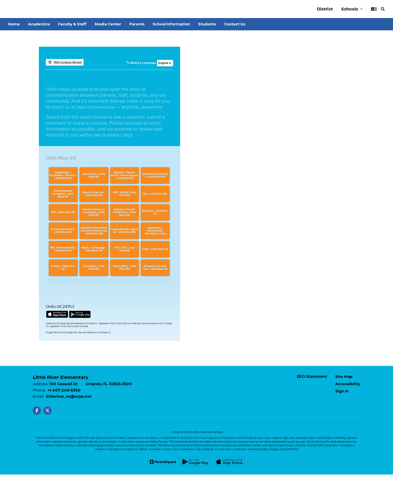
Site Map (343, 376)
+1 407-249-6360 (63, 390)
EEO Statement (312, 376)
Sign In (342, 391)
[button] (352, 9)
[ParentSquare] (163, 462)
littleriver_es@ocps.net (68, 396)
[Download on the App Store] (229, 461)
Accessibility (347, 384)
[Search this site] (383, 9)
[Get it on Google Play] (195, 461)
